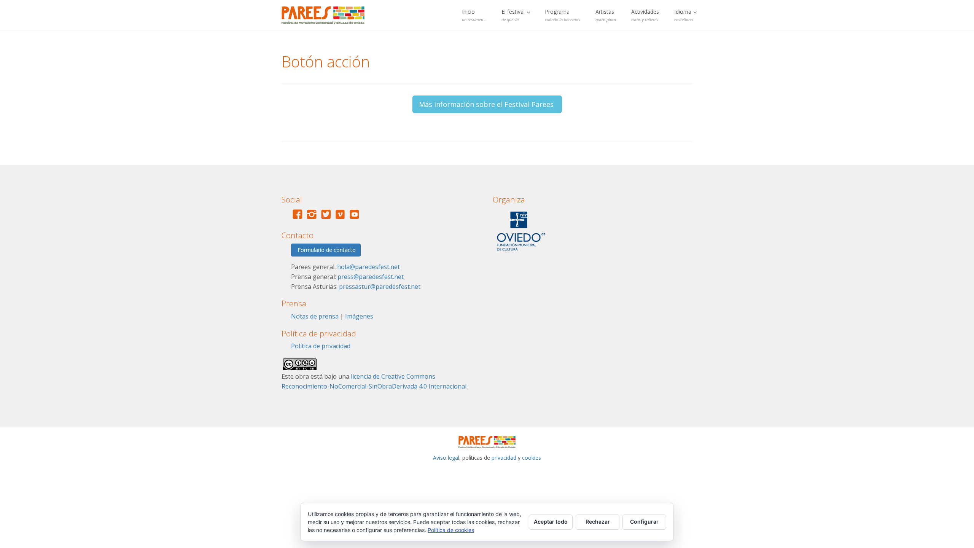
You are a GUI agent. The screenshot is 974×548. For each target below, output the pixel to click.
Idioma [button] (683, 15)
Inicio (474, 15)
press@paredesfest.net (370, 276)
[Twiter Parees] (326, 218)
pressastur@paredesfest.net (379, 286)
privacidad (504, 457)
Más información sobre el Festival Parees (487, 104)
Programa (562, 15)
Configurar (644, 521)
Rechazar (598, 521)
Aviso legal (446, 457)
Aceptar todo (551, 521)
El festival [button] (513, 15)
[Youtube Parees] (354, 218)
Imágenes (359, 316)
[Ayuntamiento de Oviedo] (521, 252)
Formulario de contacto (326, 249)
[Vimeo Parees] (340, 218)
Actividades (645, 15)
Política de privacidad (320, 346)
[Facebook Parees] (297, 218)
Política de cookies (451, 530)
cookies (531, 457)
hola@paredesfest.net (368, 267)
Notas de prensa (315, 316)
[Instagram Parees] (312, 218)
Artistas (605, 15)
